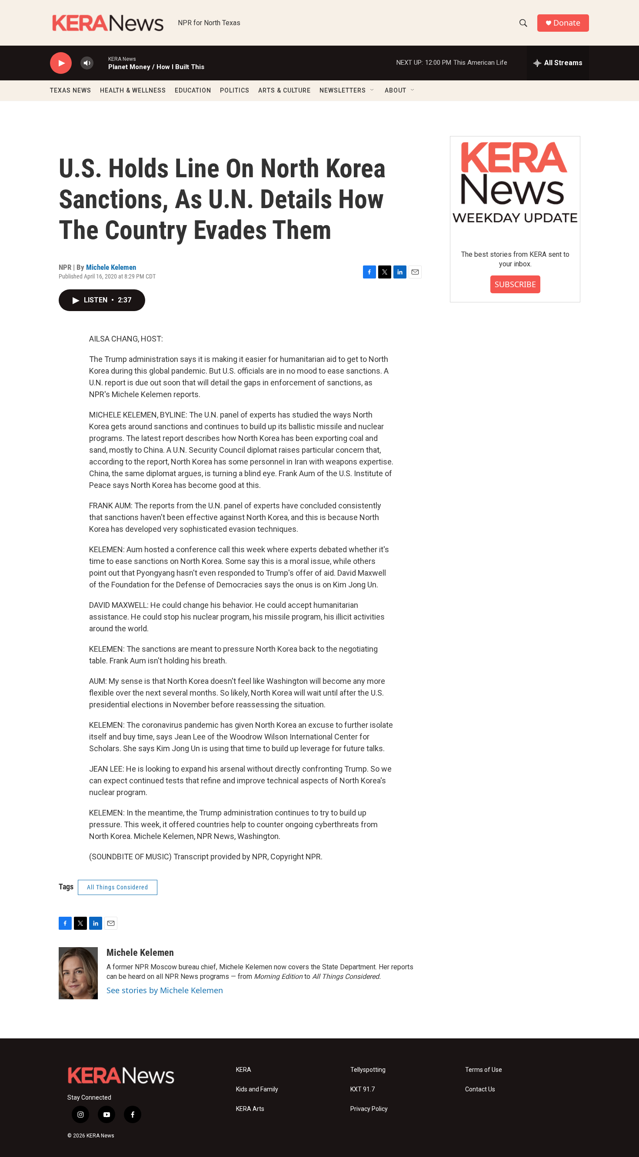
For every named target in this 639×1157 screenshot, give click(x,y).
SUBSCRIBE (515, 284)
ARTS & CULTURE (284, 90)
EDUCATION (193, 90)
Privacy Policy (369, 1109)
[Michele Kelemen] (78, 973)
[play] (61, 63)
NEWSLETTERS (343, 90)
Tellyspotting (368, 1070)
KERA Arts (250, 1109)
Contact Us (480, 1089)
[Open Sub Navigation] (372, 90)
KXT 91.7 (362, 1089)
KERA (243, 1070)
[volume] (87, 63)
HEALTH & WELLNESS (133, 90)
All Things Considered (117, 887)
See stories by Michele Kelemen (164, 990)
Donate (566, 22)
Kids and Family (257, 1089)
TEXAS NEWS (70, 90)
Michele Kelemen (111, 267)
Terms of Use (483, 1070)
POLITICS (235, 90)
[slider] (101, 62)
